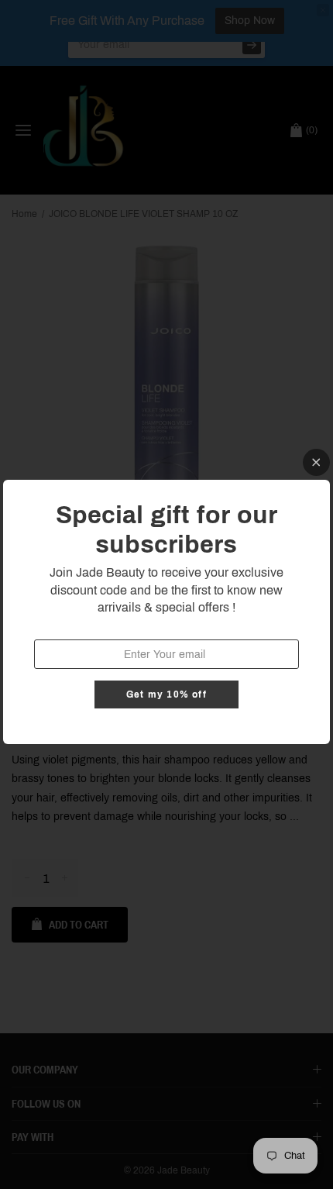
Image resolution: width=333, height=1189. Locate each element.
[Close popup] (316, 462)
